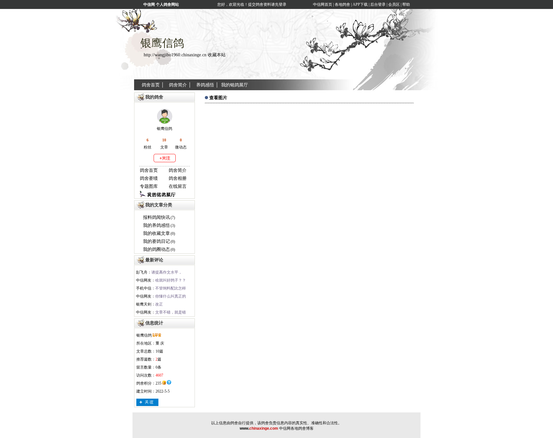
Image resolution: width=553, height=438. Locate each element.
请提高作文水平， (166, 272)
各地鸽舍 (342, 4)
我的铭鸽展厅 (234, 85)
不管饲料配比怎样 (170, 288)
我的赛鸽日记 (156, 241)
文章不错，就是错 (170, 312)
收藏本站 (217, 54)
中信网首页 (322, 4)
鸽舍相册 (178, 178)
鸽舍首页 (151, 85)
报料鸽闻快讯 (156, 217)
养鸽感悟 (205, 85)
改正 (159, 304)
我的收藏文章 (156, 233)
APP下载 (360, 4)
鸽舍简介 (178, 85)
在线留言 (178, 186)
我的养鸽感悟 (156, 225)
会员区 (394, 4)
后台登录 (378, 4)
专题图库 (149, 186)
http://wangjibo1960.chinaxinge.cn (175, 54)
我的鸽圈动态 (156, 249)
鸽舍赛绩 (149, 178)
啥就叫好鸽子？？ (170, 280)
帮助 (406, 4)
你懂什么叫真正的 (170, 296)
